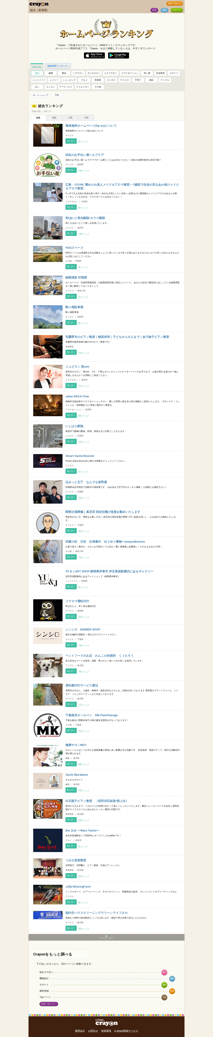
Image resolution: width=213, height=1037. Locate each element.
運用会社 (80, 1030)
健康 (50, 73)
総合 (37, 73)
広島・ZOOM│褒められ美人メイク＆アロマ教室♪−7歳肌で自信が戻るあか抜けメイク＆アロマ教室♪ (122, 186)
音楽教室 (160, 73)
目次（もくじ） (48, 1004)
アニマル (164, 80)
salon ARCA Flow (77, 396)
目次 (154, 10)
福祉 (151, 80)
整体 (64, 73)
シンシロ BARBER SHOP (82, 629)
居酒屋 (97, 80)
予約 (57, 95)
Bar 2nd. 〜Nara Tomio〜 (82, 830)
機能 (164, 10)
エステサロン (110, 73)
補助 (164, 985)
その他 (97, 87)
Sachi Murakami (76, 774)
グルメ (84, 80)
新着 (38, 118)
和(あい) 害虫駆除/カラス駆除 (85, 218)
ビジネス (111, 80)
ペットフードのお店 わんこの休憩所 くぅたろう (99, 655)
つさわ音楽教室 (75, 860)
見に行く (71, 141)
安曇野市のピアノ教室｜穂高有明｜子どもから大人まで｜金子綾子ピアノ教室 (117, 337)
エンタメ (50, 87)
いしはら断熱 (74, 426)
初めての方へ (46, 972)
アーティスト (65, 87)
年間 (86, 118)
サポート (176, 10)
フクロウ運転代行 (77, 601)
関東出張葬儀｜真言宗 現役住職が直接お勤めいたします (102, 512)
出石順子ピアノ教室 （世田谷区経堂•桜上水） (97, 801)
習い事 (147, 73)
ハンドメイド (39, 80)
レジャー (54, 80)
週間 (54, 118)
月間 (70, 118)
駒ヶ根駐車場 (74, 307)
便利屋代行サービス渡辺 (81, 685)
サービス (124, 80)
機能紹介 (44, 978)
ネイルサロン (93, 73)
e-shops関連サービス (126, 1030)
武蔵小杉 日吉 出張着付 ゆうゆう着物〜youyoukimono (105, 541)
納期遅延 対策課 (76, 277)
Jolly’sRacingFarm (78, 886)
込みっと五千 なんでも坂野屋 (86, 482)
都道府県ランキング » (58, 66)
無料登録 (44, 990)
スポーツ (173, 73)
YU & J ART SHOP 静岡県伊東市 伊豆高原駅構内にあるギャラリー (109, 571)
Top (164, 997)
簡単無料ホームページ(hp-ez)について (91, 125)
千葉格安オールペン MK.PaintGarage (91, 715)
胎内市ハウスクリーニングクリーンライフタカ (96, 913)
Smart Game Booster (79, 456)
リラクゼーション (129, 73)
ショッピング (69, 80)
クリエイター (82, 87)
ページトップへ (106, 938)
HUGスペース (74, 247)
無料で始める (174, 3)
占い (37, 87)
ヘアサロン (78, 73)
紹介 (164, 972)
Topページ (45, 997)
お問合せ (93, 1030)
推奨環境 (106, 1030)
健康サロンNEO (75, 745)
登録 (172, 991)
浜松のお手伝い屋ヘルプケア (84, 155)
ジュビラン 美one (77, 366)
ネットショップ (40, 95)
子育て (138, 80)
